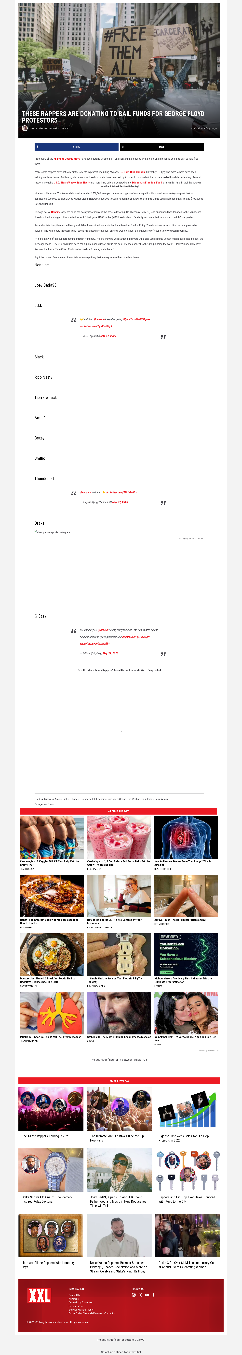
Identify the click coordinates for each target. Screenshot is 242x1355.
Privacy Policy (76, 1306)
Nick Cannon (137, 172)
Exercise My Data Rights (81, 1309)
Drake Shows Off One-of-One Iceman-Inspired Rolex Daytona (47, 1199)
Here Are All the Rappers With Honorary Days (48, 1265)
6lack (51, 799)
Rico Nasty (83, 182)
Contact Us (74, 1295)
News (51, 804)
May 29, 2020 (108, 336)
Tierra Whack (68, 182)
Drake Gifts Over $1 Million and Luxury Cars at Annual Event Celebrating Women (187, 1265)
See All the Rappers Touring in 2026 (45, 1136)
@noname (99, 319)
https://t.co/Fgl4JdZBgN (135, 636)
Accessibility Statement (81, 1302)
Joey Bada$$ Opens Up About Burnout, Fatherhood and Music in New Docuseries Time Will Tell (118, 1201)
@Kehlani (103, 630)
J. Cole (125, 172)
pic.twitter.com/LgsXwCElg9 (96, 326)
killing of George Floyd (67, 158)
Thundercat (147, 799)
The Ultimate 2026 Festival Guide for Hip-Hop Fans (117, 1138)
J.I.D (56, 182)
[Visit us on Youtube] (148, 1295)
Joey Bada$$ (90, 799)
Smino (122, 799)
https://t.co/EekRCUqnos (136, 319)
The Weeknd (133, 799)
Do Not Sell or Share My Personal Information (92, 1313)
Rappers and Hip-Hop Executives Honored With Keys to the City (187, 1199)
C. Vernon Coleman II (38, 128)
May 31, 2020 (110, 653)
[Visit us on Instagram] (135, 1295)
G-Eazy (73, 799)
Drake (66, 799)
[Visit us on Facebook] (155, 1295)
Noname (56, 212)
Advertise (74, 1299)
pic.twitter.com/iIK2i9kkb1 (95, 643)
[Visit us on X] (141, 1295)
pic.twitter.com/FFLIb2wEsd (121, 492)
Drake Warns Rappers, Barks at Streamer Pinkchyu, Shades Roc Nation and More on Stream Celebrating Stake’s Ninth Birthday (118, 1267)
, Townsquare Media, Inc (56, 1322)
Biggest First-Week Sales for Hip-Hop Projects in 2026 (184, 1138)
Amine (58, 799)
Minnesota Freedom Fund (147, 182)
